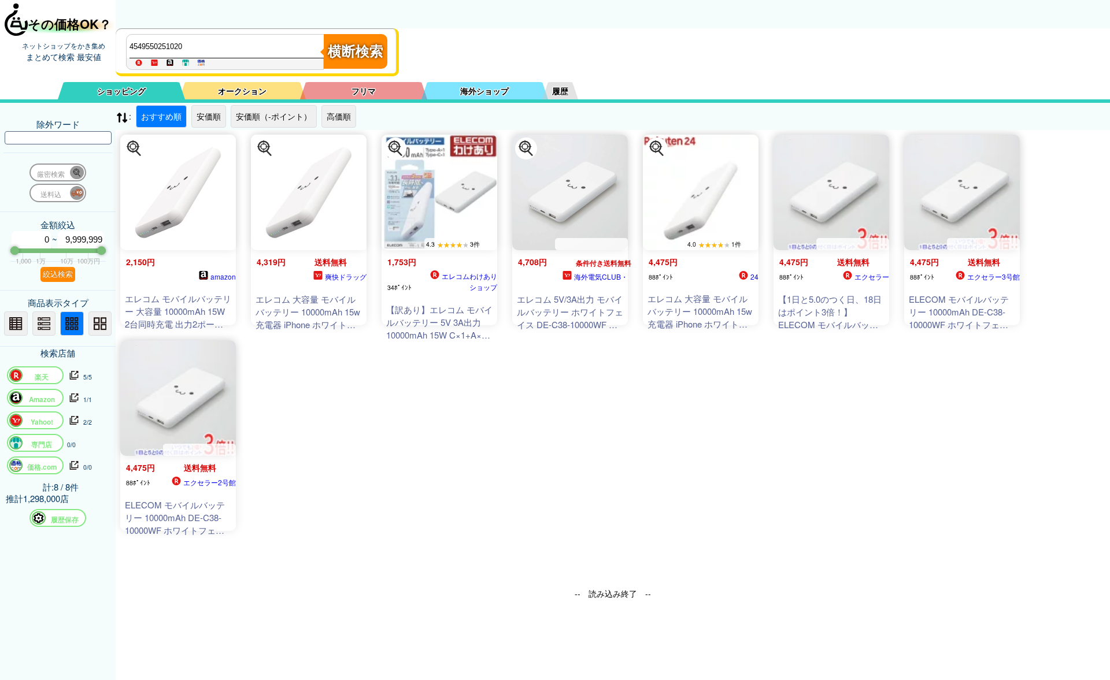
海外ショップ (484, 90)
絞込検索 (58, 274)
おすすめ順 (161, 116)
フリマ (364, 90)
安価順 (209, 116)
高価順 (339, 116)
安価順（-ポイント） (274, 116)
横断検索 (355, 51)
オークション (242, 90)
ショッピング (121, 90)
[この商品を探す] (134, 148)
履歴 (560, 90)
